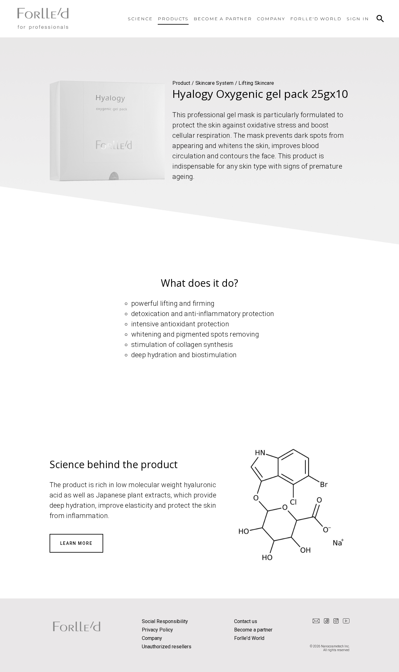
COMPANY (271, 19)
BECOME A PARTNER (223, 19)
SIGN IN (358, 19)
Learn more (76, 543)
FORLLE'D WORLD (316, 19)
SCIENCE (140, 19)
